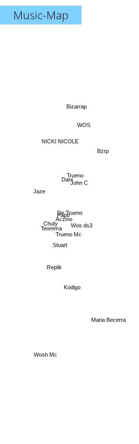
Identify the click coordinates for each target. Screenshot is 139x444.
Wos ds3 (82, 223)
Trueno (75, 176)
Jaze (39, 192)
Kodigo (70, 288)
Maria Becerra (110, 316)
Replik (54, 267)
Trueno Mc (69, 234)
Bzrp (103, 154)
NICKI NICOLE (61, 137)
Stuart (59, 242)
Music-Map (41, 15)
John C (78, 184)
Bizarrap (77, 106)
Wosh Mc (46, 356)
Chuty (50, 224)
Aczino (63, 220)
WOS (84, 126)
